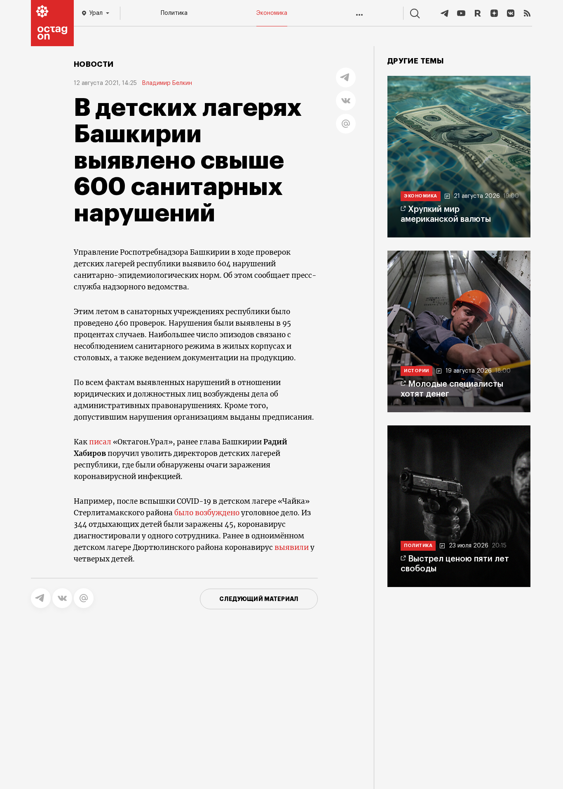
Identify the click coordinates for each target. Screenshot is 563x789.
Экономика (271, 13)
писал (100, 441)
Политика (174, 13)
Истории (416, 371)
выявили (291, 547)
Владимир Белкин (167, 83)
